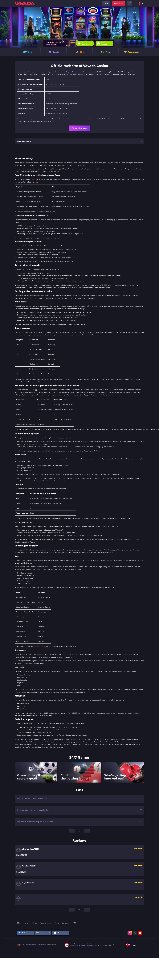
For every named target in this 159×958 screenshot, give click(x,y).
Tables (34, 923)
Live (26, 923)
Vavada (34, 179)
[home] (25, 3)
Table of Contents (62, 923)
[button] (156, 27)
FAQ (74, 923)
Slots (19, 923)
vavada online (40, 647)
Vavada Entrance (79, 128)
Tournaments (45, 923)
